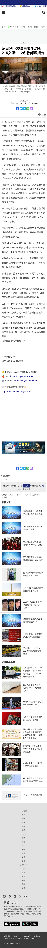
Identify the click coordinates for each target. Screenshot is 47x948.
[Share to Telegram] (24, 108)
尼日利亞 (36, 495)
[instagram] (4, 896)
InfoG (23, 834)
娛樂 (23, 880)
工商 (23, 888)
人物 (23, 849)
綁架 (11, 495)
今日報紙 (23, 811)
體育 (23, 872)
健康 (23, 857)
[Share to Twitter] (21, 108)
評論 (23, 846)
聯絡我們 (17, 936)
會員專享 (14, 27)
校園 (19, 495)
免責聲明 (27, 936)
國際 (23, 826)
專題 (23, 842)
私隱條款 (37, 936)
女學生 (5, 497)
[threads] (15, 896)
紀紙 (23, 869)
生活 (23, 853)
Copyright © (8, 938)
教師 (27, 495)
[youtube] (25, 896)
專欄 (23, 838)
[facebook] (10, 896)
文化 (23, 861)
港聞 (36, 27)
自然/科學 (23, 865)
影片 (23, 815)
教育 (23, 876)
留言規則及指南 (4, 479)
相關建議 (7, 936)
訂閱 (42, 486)
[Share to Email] (31, 108)
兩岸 (43, 27)
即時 (23, 27)
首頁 (3, 27)
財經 (23, 830)
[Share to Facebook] (17, 108)
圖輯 (23, 884)
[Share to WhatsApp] (27, 108)
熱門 (30, 27)
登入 (26, 486)
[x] (20, 896)
